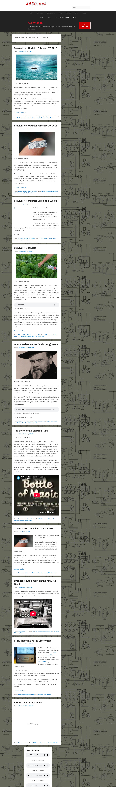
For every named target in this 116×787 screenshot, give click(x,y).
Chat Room (40, 13)
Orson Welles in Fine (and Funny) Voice (36, 344)
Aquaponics (51, 335)
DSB (54, 631)
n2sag (15, 118)
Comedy (36, 421)
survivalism (46, 118)
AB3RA (37, 116)
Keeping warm (24, 336)
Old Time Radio (21, 423)
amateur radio (46, 743)
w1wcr (50, 118)
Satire (36, 423)
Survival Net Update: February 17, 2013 (35, 48)
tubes (15, 520)
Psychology (25, 118)
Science (49, 694)
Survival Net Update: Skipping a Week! (35, 200)
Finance (53, 191)
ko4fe (48, 116)
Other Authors (21, 116)
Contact (84, 13)
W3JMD (36, 240)
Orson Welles (28, 423)
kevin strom (54, 519)
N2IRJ (74, 17)
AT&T (38, 519)
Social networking (32, 118)
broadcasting (49, 631)
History (49, 519)
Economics (48, 191)
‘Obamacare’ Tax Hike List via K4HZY (34, 528)
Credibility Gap (41, 421)
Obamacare (53, 573)
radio (33, 423)
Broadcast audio (42, 631)
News (19, 238)
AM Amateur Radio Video (28, 702)
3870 (34, 743)
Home (31, 13)
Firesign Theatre (49, 421)
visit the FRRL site (43, 662)
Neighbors (19, 118)
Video (31, 519)
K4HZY (48, 573)
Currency (45, 238)
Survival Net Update (25, 248)
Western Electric (28, 520)
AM (33, 631)
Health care (35, 573)
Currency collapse (52, 238)
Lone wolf (52, 116)
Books (76, 13)
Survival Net (29, 116)
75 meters (37, 743)
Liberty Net (21, 191)
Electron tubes (44, 519)
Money (56, 116)
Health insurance (42, 573)
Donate (60, 13)
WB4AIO (68, 13)
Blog (49, 17)
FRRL (45, 694)
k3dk (45, 116)
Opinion (20, 421)
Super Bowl (24, 240)
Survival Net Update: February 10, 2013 (35, 125)
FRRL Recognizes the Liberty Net (32, 640)
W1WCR (42, 17)
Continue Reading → (20, 112)
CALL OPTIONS (85, 25)
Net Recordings (51, 13)
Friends (41, 116)
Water (42, 336)
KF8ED (16, 240)
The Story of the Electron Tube (31, 430)
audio (36, 631)
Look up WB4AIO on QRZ (62, 17)
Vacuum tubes (20, 520)
